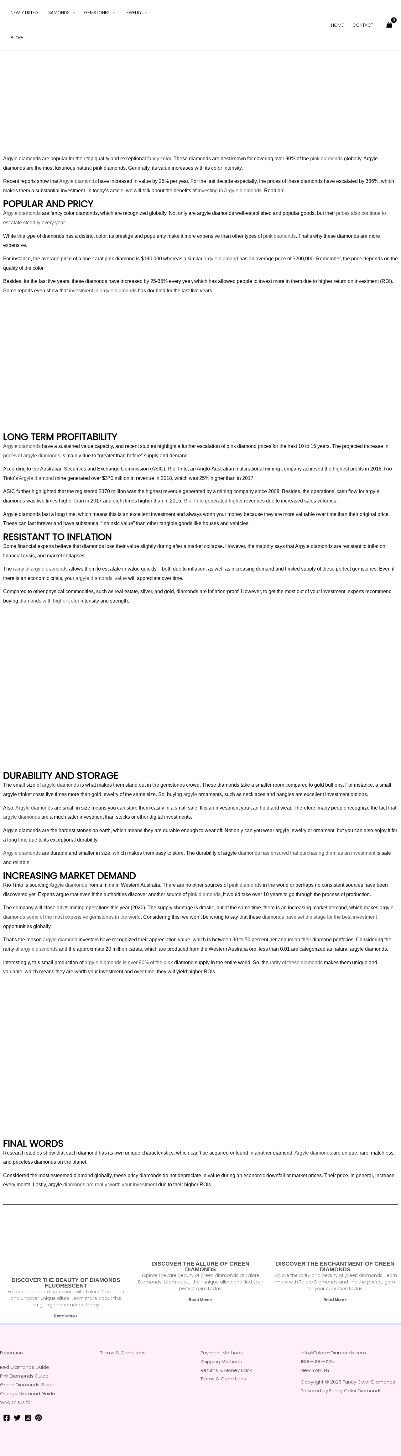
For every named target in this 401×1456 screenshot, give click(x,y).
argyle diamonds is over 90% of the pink (129, 962)
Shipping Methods (221, 1361)
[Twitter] (17, 1417)
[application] (72, 12)
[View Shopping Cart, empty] (389, 25)
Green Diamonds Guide (27, 1384)
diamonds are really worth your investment (110, 1184)
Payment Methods (221, 1352)
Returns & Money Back (226, 1370)
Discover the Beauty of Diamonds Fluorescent (66, 1283)
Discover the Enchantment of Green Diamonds (335, 1267)
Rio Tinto (194, 500)
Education (11, 1352)
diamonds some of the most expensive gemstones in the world (72, 917)
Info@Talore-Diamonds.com (333, 1352)
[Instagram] (27, 1417)
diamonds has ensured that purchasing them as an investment (306, 853)
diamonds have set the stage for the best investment (319, 917)
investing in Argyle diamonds (230, 190)
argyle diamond (221, 258)
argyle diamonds (60, 785)
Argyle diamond (36, 478)
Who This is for (16, 1402)
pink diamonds (326, 158)
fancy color (159, 158)
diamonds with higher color (49, 600)
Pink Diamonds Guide (24, 1376)
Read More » (65, 1316)
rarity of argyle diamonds (40, 568)
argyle (190, 794)
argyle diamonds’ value (101, 578)
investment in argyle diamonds (103, 290)
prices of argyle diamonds (31, 455)
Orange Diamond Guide (27, 1393)
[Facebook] (6, 1417)
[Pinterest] (38, 1417)
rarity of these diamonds (296, 962)
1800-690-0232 (318, 1361)
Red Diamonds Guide (24, 1367)
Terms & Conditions (123, 1352)
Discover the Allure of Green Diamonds (200, 1267)
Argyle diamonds (78, 181)
